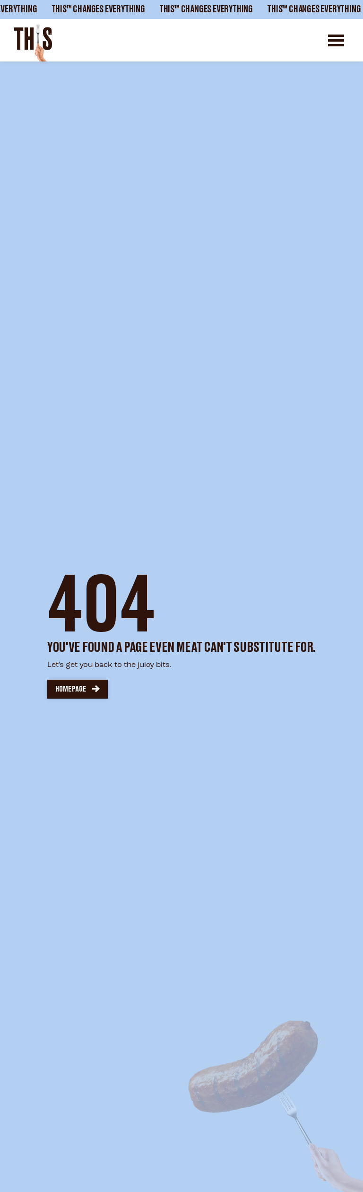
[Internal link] (33, 43)
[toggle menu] (336, 40)
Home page (70, 689)
